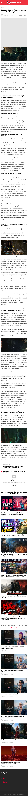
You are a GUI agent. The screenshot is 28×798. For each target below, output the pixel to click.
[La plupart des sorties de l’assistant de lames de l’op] (14, 707)
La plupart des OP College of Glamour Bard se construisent (12, 647)
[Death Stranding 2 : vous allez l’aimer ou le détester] (14, 587)
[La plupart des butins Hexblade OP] (14, 685)
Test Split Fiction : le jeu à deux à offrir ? (13, 535)
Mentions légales (7, 794)
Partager (2, 48)
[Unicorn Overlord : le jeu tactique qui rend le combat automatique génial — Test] (14, 566)
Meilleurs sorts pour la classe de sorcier (13, 740)
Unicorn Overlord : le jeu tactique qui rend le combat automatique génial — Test (14, 576)
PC (6, 552)
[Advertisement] (14, 32)
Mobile (4, 778)
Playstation (3, 510)
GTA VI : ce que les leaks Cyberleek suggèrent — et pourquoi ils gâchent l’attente (12, 514)
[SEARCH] (26, 2)
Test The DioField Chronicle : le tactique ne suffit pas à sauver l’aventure (14, 555)
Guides (14, 627)
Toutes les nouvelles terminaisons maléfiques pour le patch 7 (11, 763)
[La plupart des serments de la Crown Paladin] (14, 661)
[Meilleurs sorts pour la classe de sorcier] (14, 731)
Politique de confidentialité (18, 794)
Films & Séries (4, 614)
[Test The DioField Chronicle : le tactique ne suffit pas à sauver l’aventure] (14, 545)
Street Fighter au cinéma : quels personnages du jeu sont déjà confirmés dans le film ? (13, 618)
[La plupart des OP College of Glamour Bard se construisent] (14, 637)
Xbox (8, 510)
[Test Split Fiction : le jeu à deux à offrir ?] (14, 526)
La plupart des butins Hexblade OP (11, 694)
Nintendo (3, 552)
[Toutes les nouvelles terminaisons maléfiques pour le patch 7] (14, 753)
